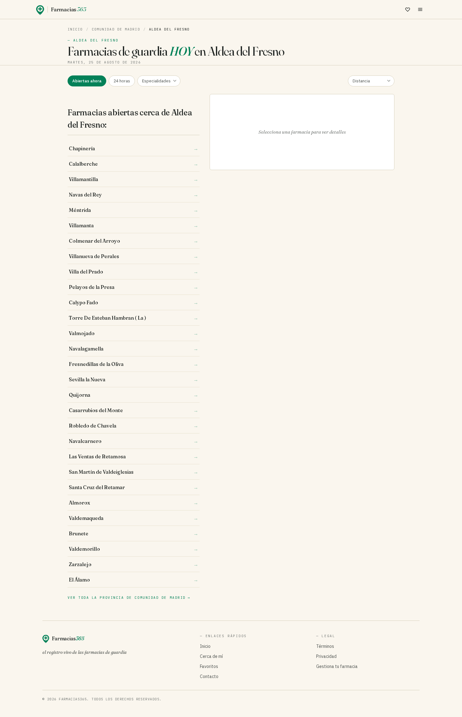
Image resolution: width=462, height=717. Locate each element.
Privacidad (326, 656)
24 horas (121, 81)
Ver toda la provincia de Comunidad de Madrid (129, 597)
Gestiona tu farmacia (337, 666)
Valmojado (133, 333)
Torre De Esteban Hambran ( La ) (133, 318)
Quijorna (133, 395)
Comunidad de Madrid (116, 29)
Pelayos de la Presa (133, 287)
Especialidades (156, 81)
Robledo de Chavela (133, 425)
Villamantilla (133, 179)
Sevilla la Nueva (133, 379)
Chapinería (133, 148)
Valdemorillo (133, 549)
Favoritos (209, 666)
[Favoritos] (407, 9)
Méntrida (133, 210)
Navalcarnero (133, 441)
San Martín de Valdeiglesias (133, 472)
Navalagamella (133, 348)
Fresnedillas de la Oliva (133, 364)
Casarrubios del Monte (133, 410)
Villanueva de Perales (133, 256)
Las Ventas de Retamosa (133, 456)
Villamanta (133, 225)
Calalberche (133, 164)
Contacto (209, 676)
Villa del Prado (133, 271)
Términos (325, 646)
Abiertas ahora (87, 81)
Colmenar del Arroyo (133, 241)
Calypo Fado (133, 302)
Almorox (133, 502)
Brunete (133, 533)
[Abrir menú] (420, 9)
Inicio (75, 29)
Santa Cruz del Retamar (133, 487)
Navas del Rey (133, 194)
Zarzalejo (133, 564)
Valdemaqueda (133, 518)
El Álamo (133, 579)
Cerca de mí (211, 656)
